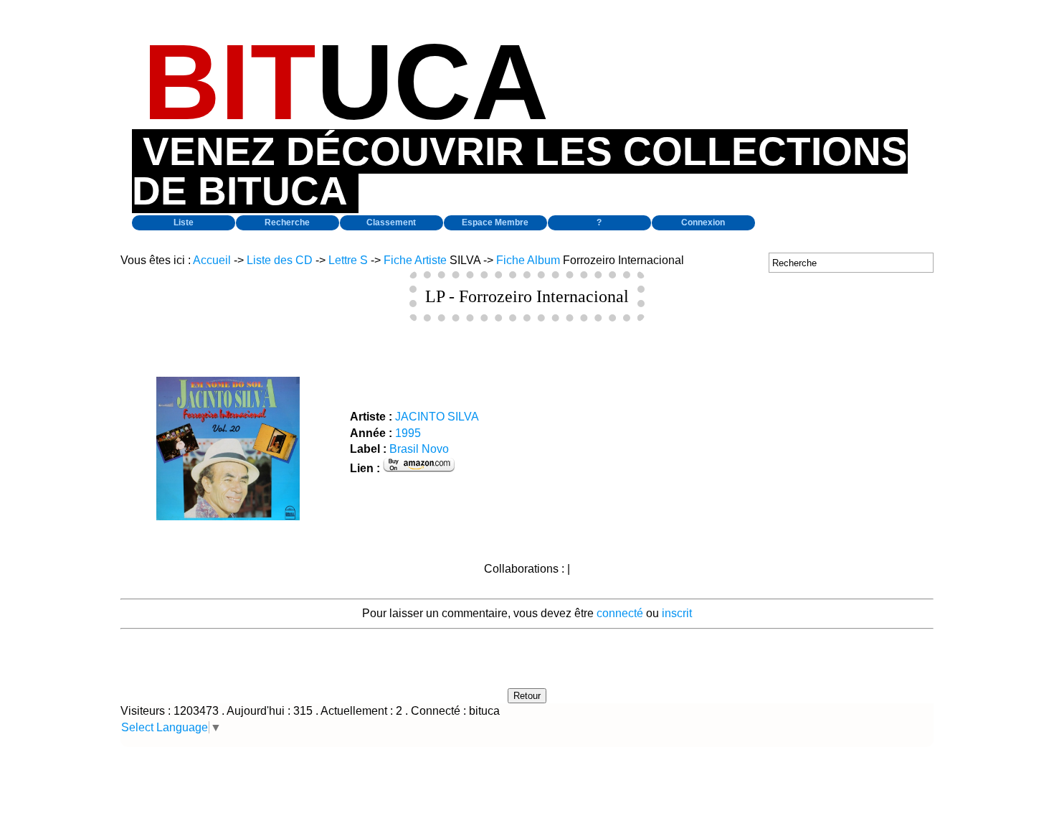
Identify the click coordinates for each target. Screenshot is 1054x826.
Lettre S (348, 260)
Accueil (212, 260)
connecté (620, 613)
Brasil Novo (419, 449)
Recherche (287, 222)
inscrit (677, 613)
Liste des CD (280, 260)
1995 (408, 433)
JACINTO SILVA (437, 416)
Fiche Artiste (415, 260)
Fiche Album (528, 260)
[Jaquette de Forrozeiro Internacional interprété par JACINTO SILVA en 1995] (228, 516)
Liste (184, 222)
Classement (391, 222)
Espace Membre (495, 222)
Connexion (703, 222)
